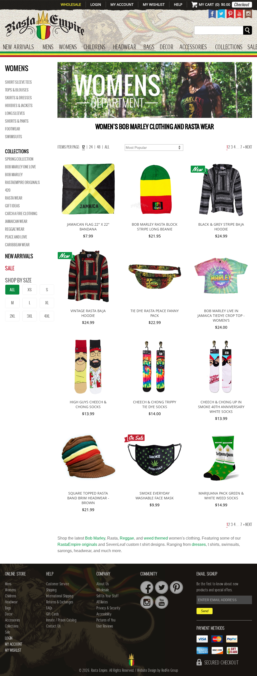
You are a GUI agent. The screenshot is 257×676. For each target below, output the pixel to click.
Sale (9, 268)
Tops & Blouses (17, 90)
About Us (102, 584)
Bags (149, 47)
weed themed (156, 538)
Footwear (12, 129)
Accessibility (103, 614)
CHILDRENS (94, 47)
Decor (166, 47)
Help (178, 4)
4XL (47, 316)
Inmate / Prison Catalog (61, 620)
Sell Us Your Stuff (107, 596)
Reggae (127, 538)
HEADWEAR (124, 47)
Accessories (193, 47)
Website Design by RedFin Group (157, 670)
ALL (12, 290)
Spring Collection (19, 159)
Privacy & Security (108, 608)
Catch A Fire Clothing (21, 213)
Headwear (11, 602)
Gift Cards (52, 614)
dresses (199, 544)
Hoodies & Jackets (19, 105)
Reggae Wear (14, 229)
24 (91, 147)
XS (30, 290)
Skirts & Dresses (18, 98)
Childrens (10, 596)
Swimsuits (13, 136)
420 (7, 190)
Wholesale (71, 4)
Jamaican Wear (16, 221)
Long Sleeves (15, 113)
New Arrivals (18, 47)
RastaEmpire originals (77, 544)
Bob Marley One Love (20, 167)
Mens (48, 47)
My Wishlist (154, 4)
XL (47, 303)
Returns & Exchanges (59, 602)
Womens (10, 590)
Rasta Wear (13, 198)
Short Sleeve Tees (18, 82)
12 (83, 147)
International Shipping (59, 596)
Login (95, 4)
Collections (228, 47)
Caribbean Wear (17, 245)
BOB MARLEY (14, 174)
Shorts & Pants (17, 121)
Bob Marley (95, 538)
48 (98, 147)
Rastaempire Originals (22, 182)
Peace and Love (16, 237)
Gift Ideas (12, 206)
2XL (12, 316)
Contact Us (53, 626)
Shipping (51, 590)
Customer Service (57, 584)
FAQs (49, 608)
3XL (29, 316)
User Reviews (104, 626)
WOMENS (68, 47)
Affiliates (102, 602)
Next (248, 147)
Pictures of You (105, 620)
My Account (122, 4)
